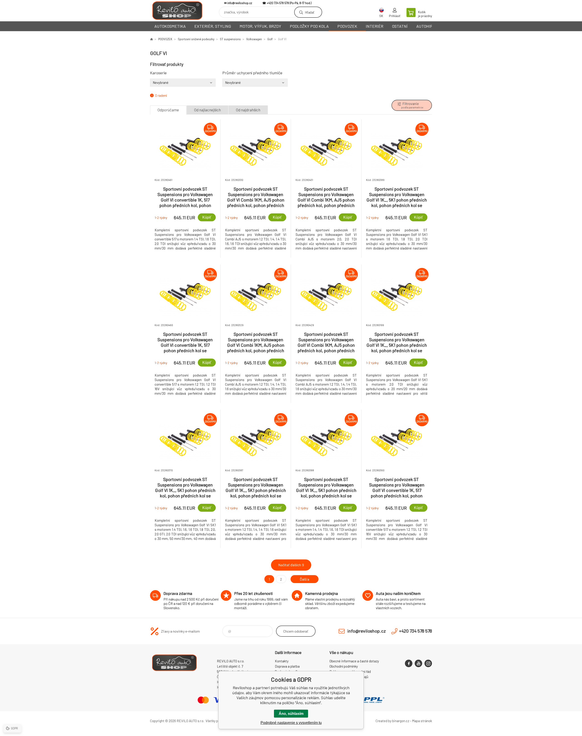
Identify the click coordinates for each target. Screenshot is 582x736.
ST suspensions (230, 39)
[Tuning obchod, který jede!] (151, 39)
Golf (270, 39)
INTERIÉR (374, 26)
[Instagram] (428, 663)
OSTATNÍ (400, 26)
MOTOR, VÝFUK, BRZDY (260, 26)
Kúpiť (206, 217)
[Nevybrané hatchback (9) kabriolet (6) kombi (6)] (183, 82)
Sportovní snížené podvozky (196, 39)
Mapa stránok (422, 721)
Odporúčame (168, 109)
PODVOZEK (347, 26)
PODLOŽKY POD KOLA (309, 26)
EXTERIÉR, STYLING (212, 26)
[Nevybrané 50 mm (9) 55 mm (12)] (255, 82)
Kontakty (281, 661)
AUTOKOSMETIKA (170, 26)
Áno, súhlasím (291, 714)
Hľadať (309, 12)
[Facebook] (408, 663)
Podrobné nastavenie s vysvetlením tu (291, 723)
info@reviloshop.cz (239, 3)
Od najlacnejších (207, 109)
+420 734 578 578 (278, 3)
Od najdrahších (248, 109)
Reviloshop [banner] (177, 10)
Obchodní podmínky (343, 666)
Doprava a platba (287, 666)
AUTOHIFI (425, 26)
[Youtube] (418, 663)
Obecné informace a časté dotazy (354, 661)
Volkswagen (254, 39)
